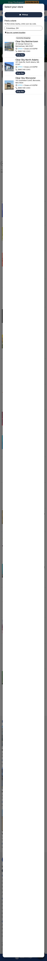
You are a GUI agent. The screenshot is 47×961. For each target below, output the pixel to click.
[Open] (41, 28)
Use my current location (16, 32)
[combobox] (21, 28)
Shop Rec (20, 55)
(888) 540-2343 (24, 51)
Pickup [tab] (25, 15)
